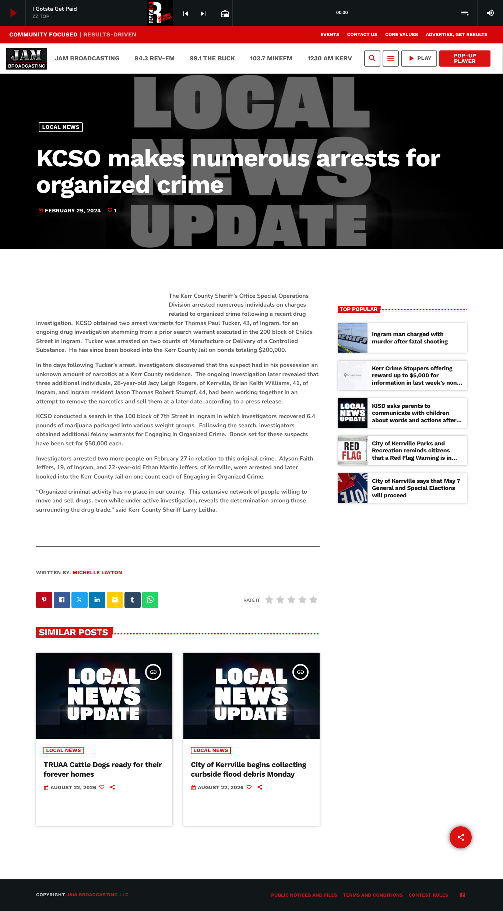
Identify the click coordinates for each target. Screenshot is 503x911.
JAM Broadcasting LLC (97, 895)
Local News (61, 127)
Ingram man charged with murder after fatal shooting (410, 338)
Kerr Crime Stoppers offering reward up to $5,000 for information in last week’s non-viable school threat (416, 379)
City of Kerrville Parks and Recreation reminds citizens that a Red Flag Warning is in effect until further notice (411, 454)
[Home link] (26, 58)
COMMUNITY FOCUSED (72, 34)
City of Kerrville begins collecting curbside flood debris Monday (248, 769)
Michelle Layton (97, 573)
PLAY (419, 58)
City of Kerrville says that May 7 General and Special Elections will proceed (416, 487)
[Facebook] (462, 895)
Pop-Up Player (465, 58)
